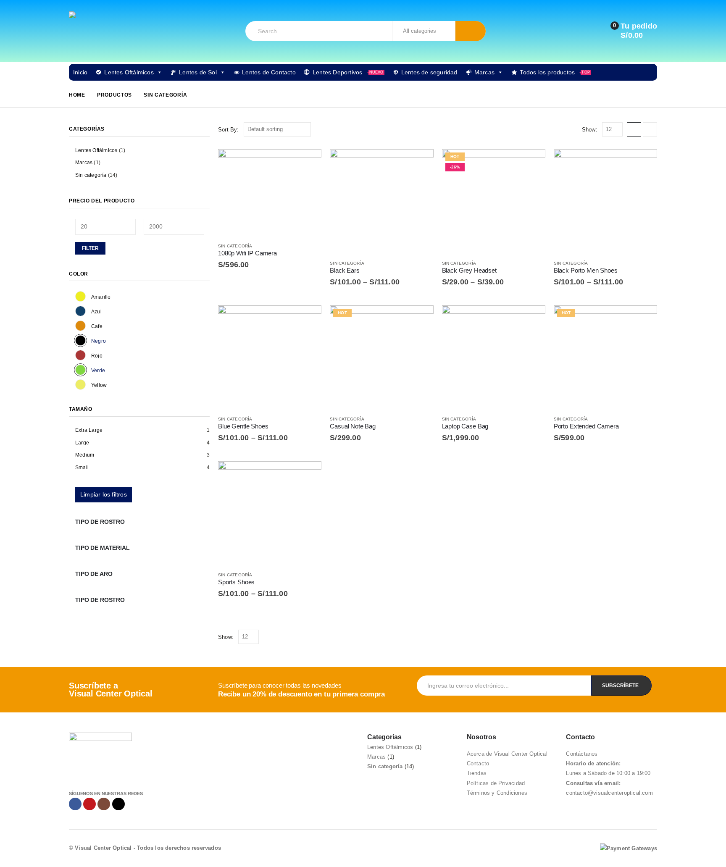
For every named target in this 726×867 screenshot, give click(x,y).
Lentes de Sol (198, 72)
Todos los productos (555, 72)
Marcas (484, 72)
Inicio (80, 72)
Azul (80, 311)
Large (82, 443)
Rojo (80, 355)
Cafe (80, 326)
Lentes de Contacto (269, 72)
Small (82, 467)
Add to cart (307, 163)
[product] (269, 192)
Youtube (89, 804)
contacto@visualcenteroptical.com (609, 793)
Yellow (80, 384)
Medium (84, 455)
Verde (80, 370)
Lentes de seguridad (429, 72)
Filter (90, 248)
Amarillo (80, 296)
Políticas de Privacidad (496, 783)
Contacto (478, 763)
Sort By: (228, 129)
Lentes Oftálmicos (128, 72)
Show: (589, 129)
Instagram (103, 804)
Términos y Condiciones (497, 793)
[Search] (470, 31)
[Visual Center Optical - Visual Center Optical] (100, 30)
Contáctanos (581, 754)
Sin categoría (235, 246)
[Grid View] (634, 129)
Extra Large (89, 430)
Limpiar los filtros (103, 494)
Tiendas (477, 773)
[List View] (650, 129)
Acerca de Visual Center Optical (507, 754)
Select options (419, 163)
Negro (80, 340)
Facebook (75, 804)
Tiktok (118, 804)
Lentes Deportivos (348, 72)
